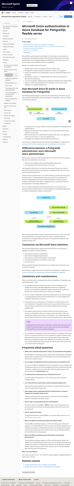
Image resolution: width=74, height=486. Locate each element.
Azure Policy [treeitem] (7, 118)
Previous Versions (5, 485)
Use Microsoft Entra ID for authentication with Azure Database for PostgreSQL (43, 144)
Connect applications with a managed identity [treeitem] (11, 89)
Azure (23, 21)
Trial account (68, 16)
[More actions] (70, 21)
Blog (12, 485)
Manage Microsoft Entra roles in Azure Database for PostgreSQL (42, 467)
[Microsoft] (3, 13)
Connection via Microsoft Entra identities (33, 48)
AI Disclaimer (67, 483)
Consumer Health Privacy (35, 485)
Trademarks (55, 485)
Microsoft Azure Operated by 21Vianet (52, 483)
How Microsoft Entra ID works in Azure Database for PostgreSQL (38, 44)
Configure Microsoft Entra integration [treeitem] (11, 79)
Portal (61, 16)
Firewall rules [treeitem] (7, 113)
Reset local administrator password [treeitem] (11, 99)
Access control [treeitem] (8, 85)
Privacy (38, 483)
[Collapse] (18, 20)
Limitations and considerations (30, 50)
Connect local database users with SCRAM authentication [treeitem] (10, 94)
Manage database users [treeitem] (11, 83)
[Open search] (70, 12)
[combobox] (10, 23)
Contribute (19, 485)
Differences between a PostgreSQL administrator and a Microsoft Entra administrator (44, 46)
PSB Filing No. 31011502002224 (26, 483)
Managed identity (29, 262)
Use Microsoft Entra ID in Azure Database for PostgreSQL (40, 465)
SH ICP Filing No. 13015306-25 (8, 483)
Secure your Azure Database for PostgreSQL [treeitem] (11, 66)
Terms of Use (47, 485)
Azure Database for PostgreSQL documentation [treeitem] (10, 27)
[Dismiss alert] (71, 3)
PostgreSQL (30, 21)
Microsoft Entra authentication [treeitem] (9, 75)
